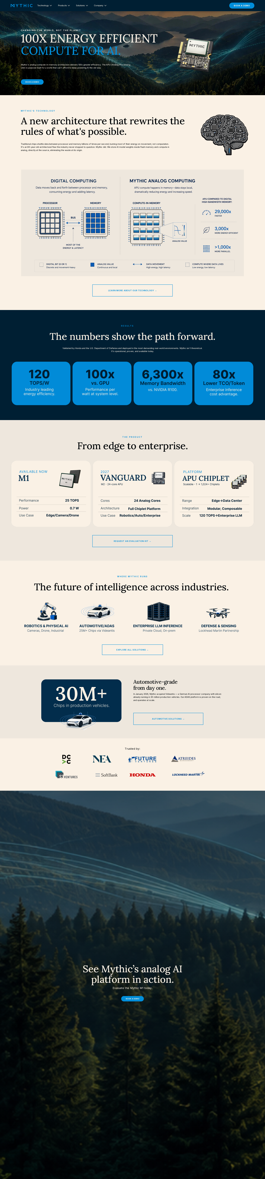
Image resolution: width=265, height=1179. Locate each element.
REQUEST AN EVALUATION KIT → (132, 541)
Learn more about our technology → (132, 290)
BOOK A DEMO (242, 5)
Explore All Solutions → (132, 649)
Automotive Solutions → (168, 719)
